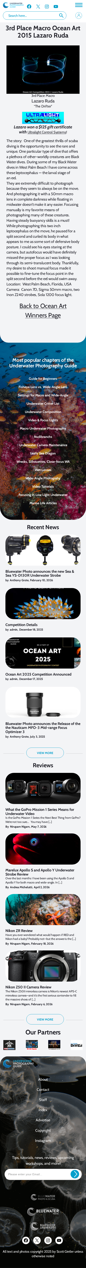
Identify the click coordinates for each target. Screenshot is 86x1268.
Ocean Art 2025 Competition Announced (38, 674)
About (43, 1079)
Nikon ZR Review (19, 931)
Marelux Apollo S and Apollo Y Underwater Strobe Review (39, 872)
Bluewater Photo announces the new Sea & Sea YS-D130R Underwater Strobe (39, 574)
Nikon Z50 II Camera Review (28, 987)
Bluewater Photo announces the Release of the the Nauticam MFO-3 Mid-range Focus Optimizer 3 (42, 728)
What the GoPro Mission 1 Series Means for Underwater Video (39, 812)
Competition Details (21, 625)
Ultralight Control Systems (47, 132)
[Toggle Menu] (78, 5)
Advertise (43, 1120)
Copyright (43, 1130)
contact (43, 1089)
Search (61, 15)
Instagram (43, 1140)
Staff (43, 1099)
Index (43, 1110)
